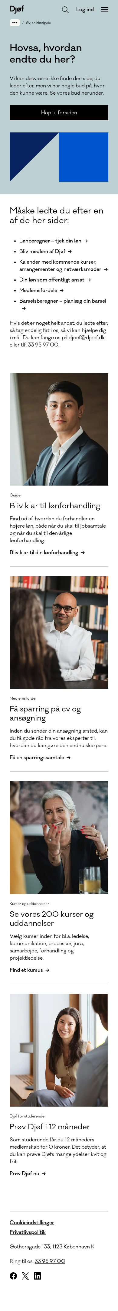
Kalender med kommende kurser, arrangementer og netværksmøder (60, 266)
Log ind (85, 9)
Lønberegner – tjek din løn (50, 241)
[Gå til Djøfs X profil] (25, 1276)
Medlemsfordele (38, 290)
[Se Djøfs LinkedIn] (37, 1276)
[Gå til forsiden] (17, 9)
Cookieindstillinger (32, 1222)
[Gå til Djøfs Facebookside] (13, 1276)
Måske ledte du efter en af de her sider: (56, 215)
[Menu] (104, 9)
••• (15, 22)
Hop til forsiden (59, 112)
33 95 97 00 (50, 1261)
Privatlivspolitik (28, 1232)
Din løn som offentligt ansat (51, 280)
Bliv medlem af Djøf (42, 251)
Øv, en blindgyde (38, 23)
